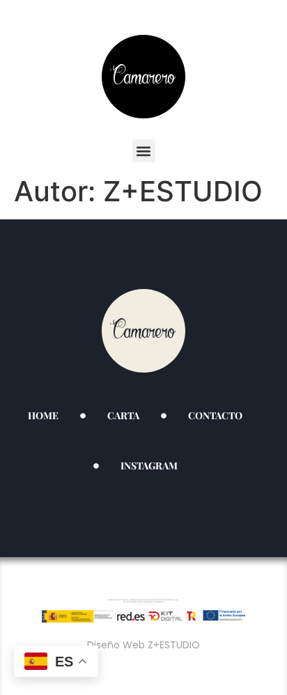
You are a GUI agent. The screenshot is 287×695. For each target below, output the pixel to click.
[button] (143, 150)
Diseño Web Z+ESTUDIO (143, 645)
